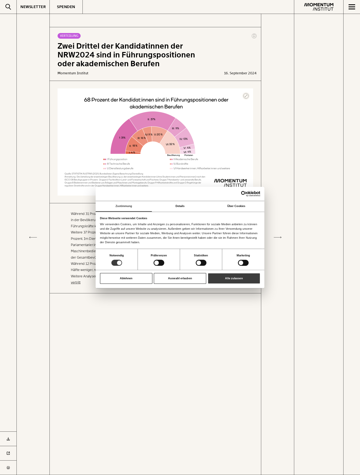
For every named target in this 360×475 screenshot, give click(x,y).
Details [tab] (180, 206)
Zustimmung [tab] (124, 206)
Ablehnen (126, 278)
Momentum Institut (73, 73)
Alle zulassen (234, 278)
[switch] (159, 263)
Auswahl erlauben (180, 278)
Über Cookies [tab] (236, 206)
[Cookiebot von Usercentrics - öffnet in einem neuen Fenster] (243, 193)
